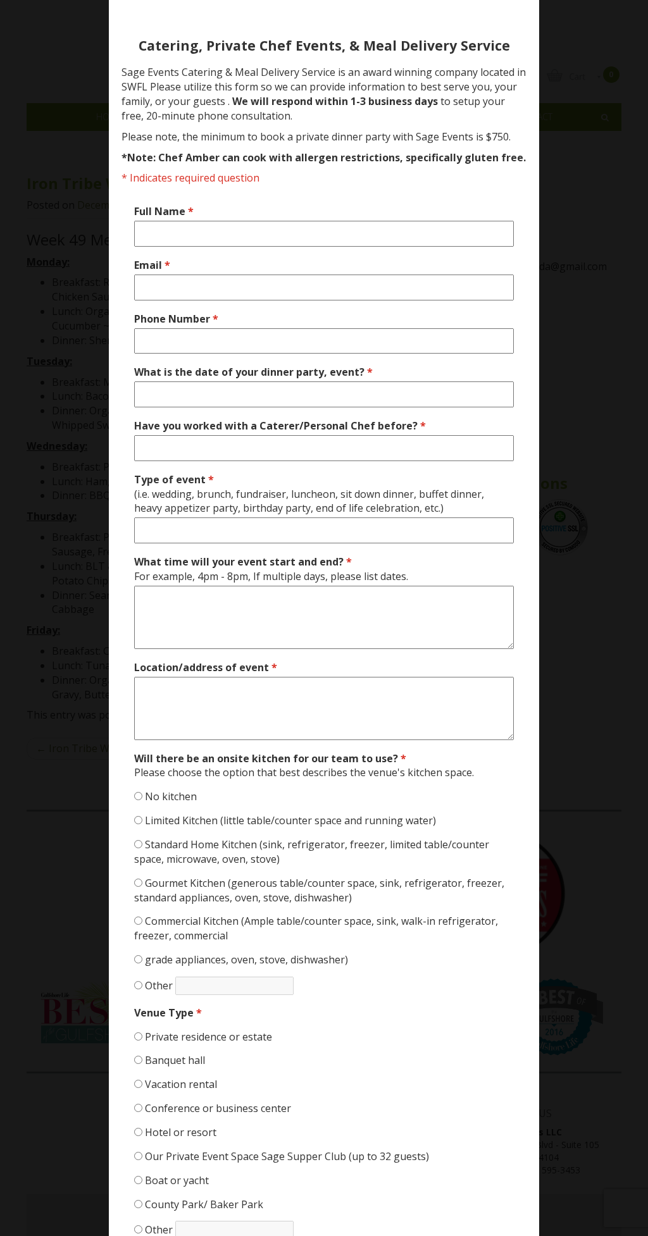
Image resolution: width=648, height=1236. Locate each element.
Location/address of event (205, 667)
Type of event (309, 494)
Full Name (164, 211)
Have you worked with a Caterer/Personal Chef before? (280, 426)
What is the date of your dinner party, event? (253, 372)
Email (152, 265)
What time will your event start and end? (271, 569)
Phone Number (176, 319)
